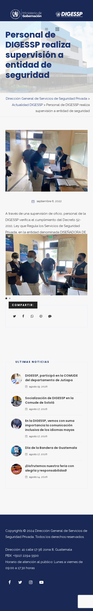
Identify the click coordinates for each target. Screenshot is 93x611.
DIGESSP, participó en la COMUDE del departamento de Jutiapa (51, 377)
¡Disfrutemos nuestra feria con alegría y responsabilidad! (49, 468)
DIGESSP (12, 220)
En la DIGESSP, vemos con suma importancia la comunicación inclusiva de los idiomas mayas (49, 425)
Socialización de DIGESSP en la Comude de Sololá (49, 400)
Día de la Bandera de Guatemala (51, 448)
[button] (6, 298)
